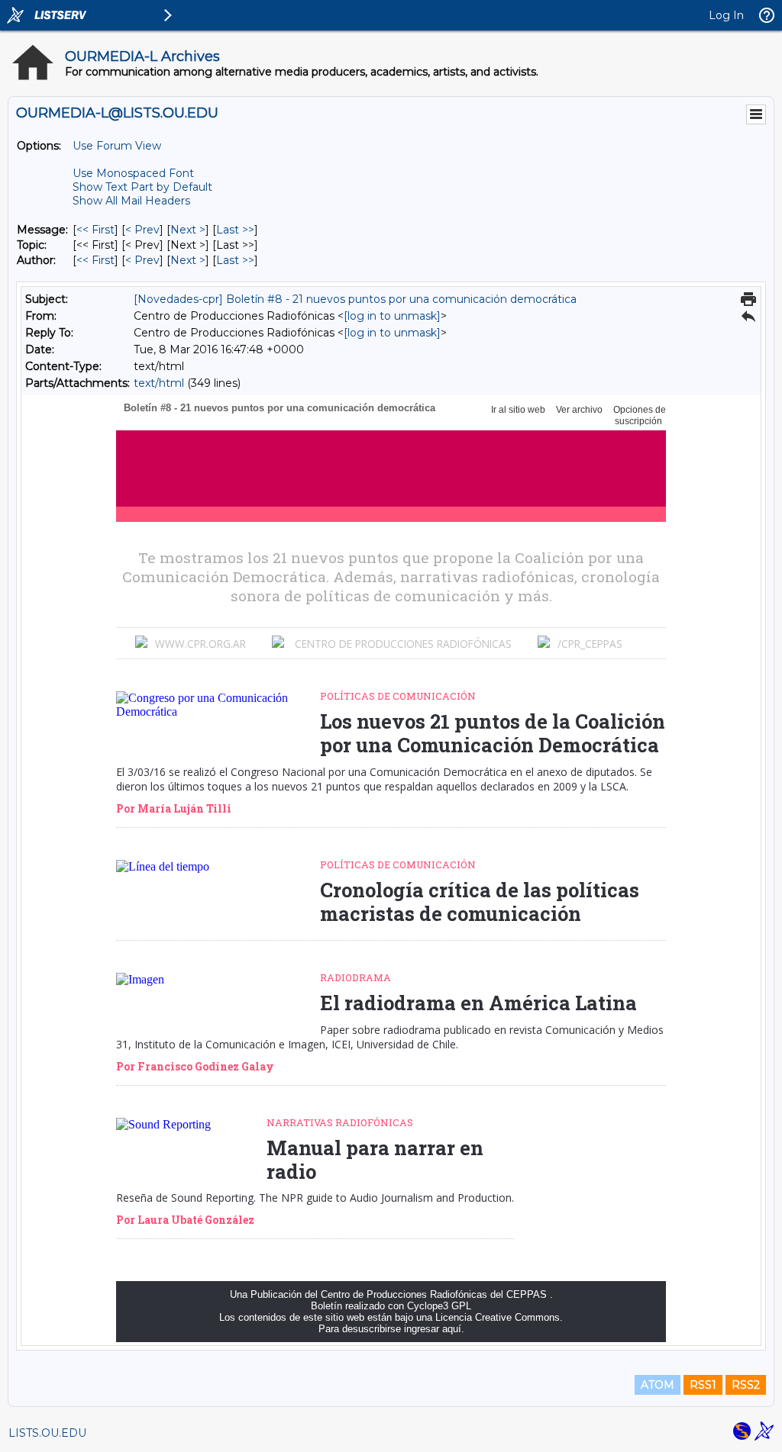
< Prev (142, 230)
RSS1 (703, 1385)
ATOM (657, 1385)
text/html (159, 383)
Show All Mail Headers (131, 201)
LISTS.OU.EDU (47, 1433)
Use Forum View (117, 146)
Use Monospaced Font (133, 173)
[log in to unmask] (392, 316)
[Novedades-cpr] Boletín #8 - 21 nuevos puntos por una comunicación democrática (355, 299)
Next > (187, 230)
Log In (726, 15)
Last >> (235, 230)
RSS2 (746, 1385)
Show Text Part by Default (142, 187)
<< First (95, 230)
